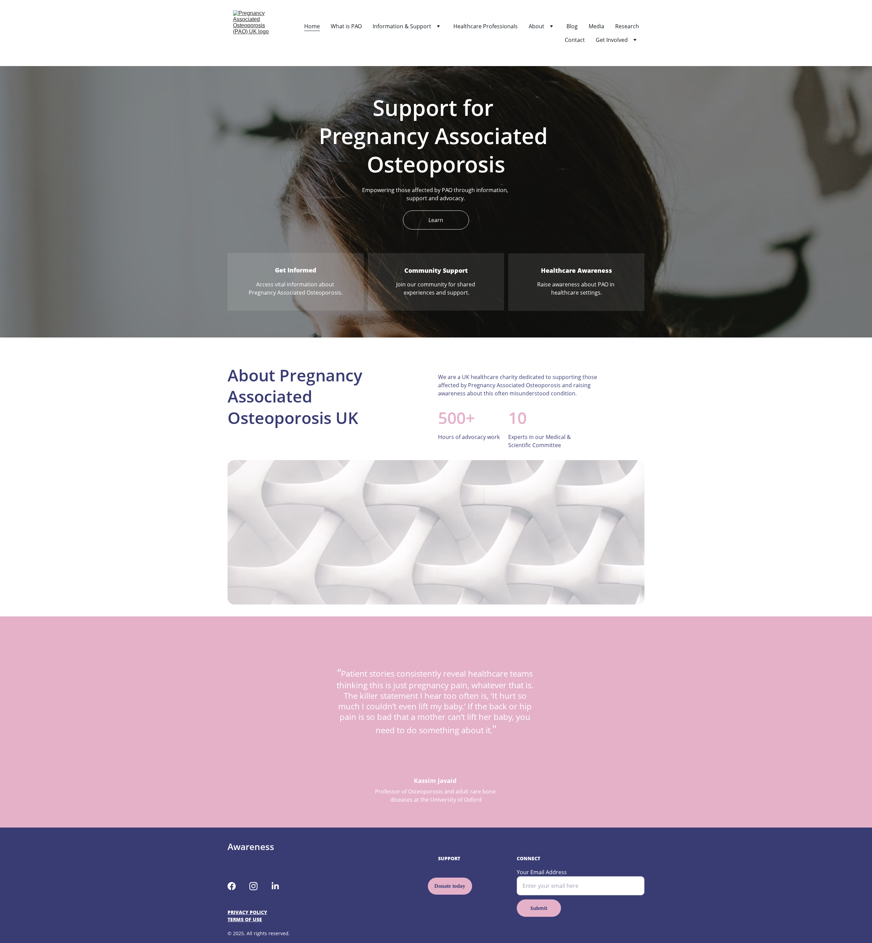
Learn (436, 220)
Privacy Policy (247, 912)
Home (312, 26)
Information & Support (402, 26)
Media (596, 26)
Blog (572, 26)
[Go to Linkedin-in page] (275, 886)
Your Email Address (542, 872)
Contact (575, 40)
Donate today (449, 886)
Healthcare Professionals (485, 26)
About (536, 26)
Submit (538, 908)
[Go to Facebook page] (232, 886)
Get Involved (612, 40)
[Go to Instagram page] (253, 886)
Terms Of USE (245, 919)
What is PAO (346, 26)
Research (627, 26)
